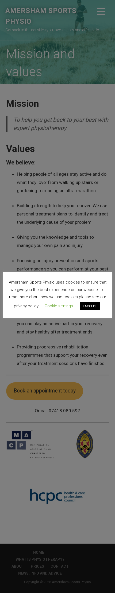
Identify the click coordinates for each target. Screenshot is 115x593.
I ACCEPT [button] (90, 306)
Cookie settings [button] (59, 306)
